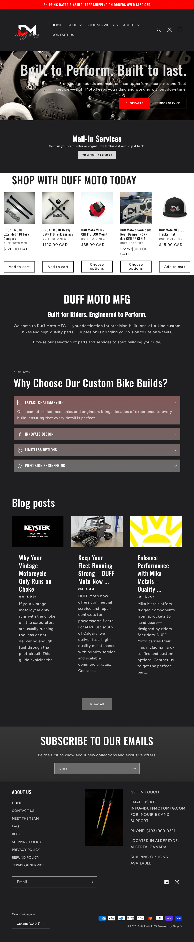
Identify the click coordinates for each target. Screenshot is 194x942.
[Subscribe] (134, 768)
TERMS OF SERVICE (28, 865)
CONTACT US (23, 811)
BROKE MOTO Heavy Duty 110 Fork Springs (57, 232)
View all (97, 704)
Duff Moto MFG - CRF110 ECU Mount (94, 232)
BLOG (16, 834)
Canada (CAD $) (29, 924)
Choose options (97, 266)
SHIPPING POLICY (27, 842)
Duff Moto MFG (147, 926)
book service (169, 103)
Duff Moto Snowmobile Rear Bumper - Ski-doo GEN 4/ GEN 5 (136, 234)
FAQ (15, 826)
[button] (74, 25)
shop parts (134, 103)
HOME (17, 803)
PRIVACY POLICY (26, 850)
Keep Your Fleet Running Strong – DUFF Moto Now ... (96, 569)
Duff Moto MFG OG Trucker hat (172, 232)
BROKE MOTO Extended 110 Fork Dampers (16, 234)
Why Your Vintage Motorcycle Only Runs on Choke (35, 573)
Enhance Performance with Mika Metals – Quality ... (153, 573)
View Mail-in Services (97, 154)
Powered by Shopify (170, 926)
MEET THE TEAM (25, 818)
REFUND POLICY (25, 857)
